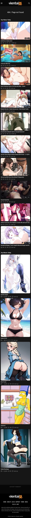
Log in (13, 502)
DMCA (26, 502)
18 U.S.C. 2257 (15, 504)
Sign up (9, 502)
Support (17, 502)
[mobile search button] (29, 3)
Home (4, 502)
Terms (22, 502)
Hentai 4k (13, 516)
